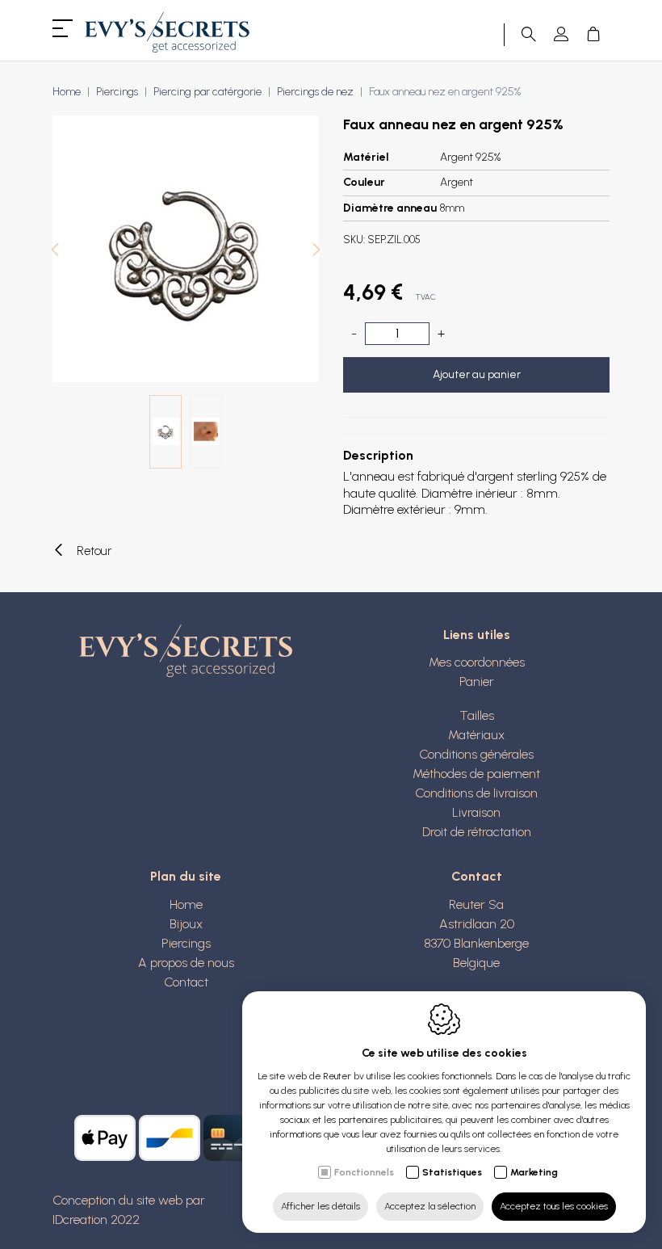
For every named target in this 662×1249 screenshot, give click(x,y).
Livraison (476, 812)
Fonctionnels (364, 1172)
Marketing (534, 1172)
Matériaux (476, 734)
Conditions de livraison (476, 793)
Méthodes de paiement (476, 773)
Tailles (476, 715)
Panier (476, 681)
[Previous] (54, 251)
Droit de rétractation (476, 831)
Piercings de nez (315, 92)
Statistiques (452, 1172)
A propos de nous (186, 962)
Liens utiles (476, 634)
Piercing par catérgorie (207, 92)
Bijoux (186, 923)
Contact (186, 982)
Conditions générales (476, 754)
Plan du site (185, 876)
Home (66, 92)
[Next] (316, 251)
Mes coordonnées (477, 662)
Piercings (117, 92)
